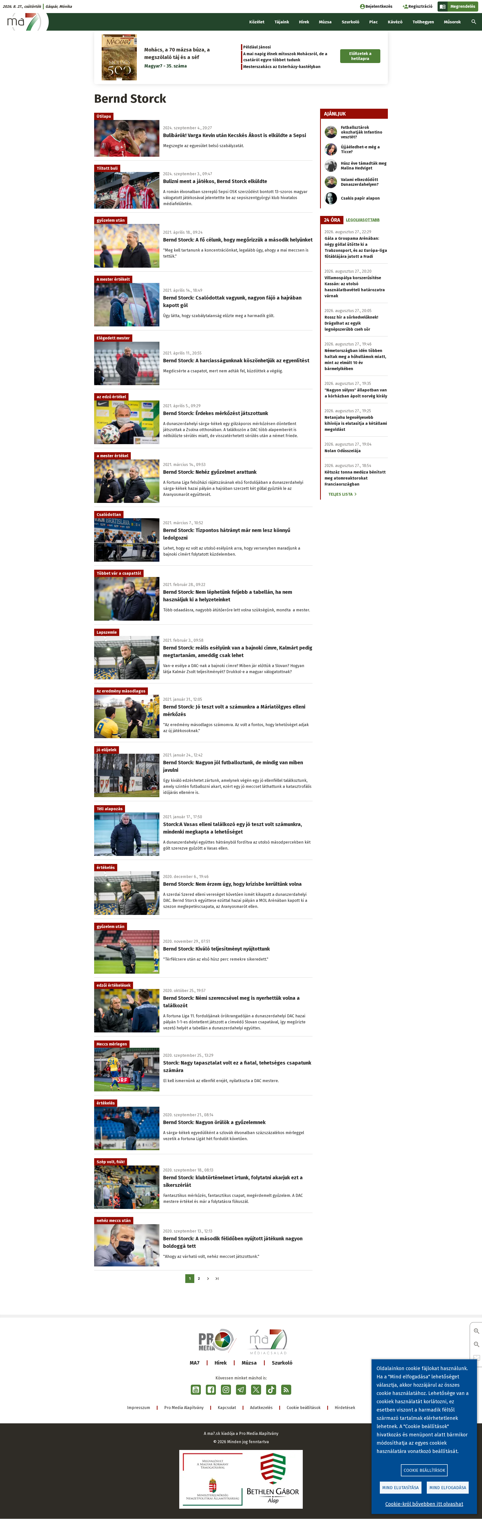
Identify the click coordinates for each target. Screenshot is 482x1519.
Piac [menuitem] (373, 22)
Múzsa (249, 1363)
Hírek (221, 1363)
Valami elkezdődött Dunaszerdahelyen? (360, 182)
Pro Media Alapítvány (184, 1407)
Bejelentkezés (379, 6)
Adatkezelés (261, 1407)
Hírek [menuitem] (304, 22)
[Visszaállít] (476, 1358)
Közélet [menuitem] (256, 22)
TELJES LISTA (340, 494)
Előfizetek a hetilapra (360, 56)
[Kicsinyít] (476, 1345)
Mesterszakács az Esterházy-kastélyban (282, 66)
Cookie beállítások (304, 1407)
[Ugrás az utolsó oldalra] (217, 1278)
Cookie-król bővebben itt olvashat (424, 1504)
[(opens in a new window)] (196, 1390)
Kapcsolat (227, 1407)
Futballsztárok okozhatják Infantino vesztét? (361, 132)
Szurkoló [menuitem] (350, 22)
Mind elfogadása (448, 1487)
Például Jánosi (257, 47)
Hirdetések (345, 1407)
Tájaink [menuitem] (281, 22)
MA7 (195, 1363)
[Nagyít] (476, 1331)
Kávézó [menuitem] (395, 22)
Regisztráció (420, 6)
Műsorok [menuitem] (452, 22)
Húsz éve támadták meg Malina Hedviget (364, 165)
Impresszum (138, 1407)
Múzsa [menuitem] (325, 22)
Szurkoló (282, 1363)
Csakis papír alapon (360, 198)
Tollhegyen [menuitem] (423, 22)
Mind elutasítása (400, 1487)
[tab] (332, 220)
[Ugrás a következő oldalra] (208, 1278)
